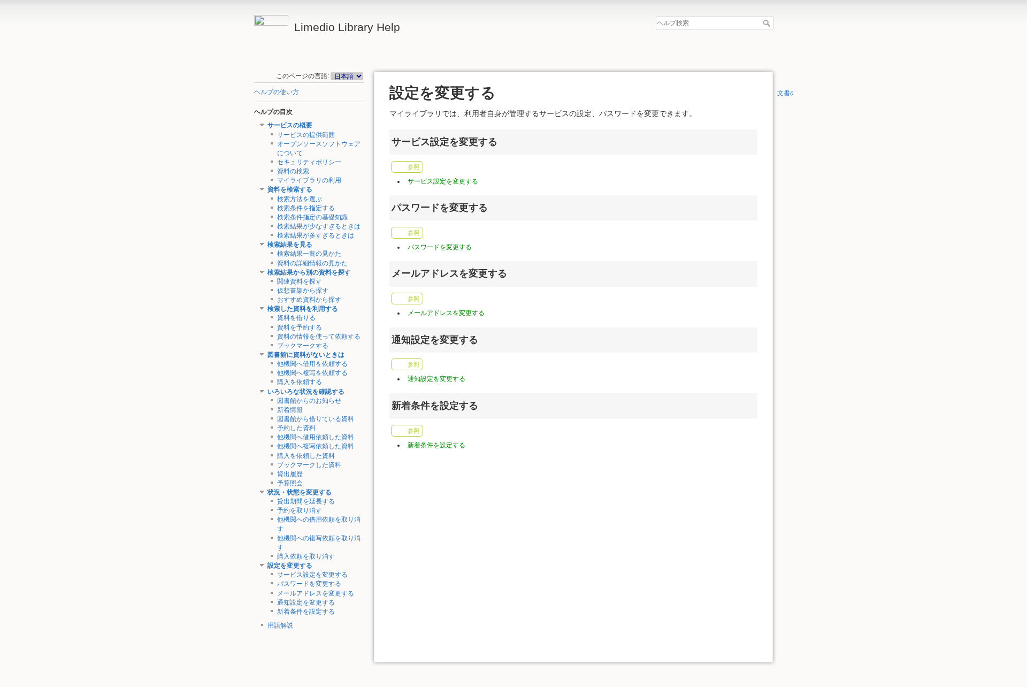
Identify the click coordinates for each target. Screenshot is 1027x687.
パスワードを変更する (309, 583)
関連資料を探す (299, 281)
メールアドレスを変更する (315, 593)
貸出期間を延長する (306, 501)
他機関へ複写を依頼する (312, 373)
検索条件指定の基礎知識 (312, 217)
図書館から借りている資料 (315, 419)
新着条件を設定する (306, 611)
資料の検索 (293, 171)
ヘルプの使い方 (276, 92)
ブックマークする (302, 345)
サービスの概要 (289, 125)
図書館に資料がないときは (305, 354)
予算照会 (290, 483)
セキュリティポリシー (309, 162)
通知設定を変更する (306, 602)
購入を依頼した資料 (306, 456)
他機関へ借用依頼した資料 (315, 437)
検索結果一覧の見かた (309, 253)
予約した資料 (296, 428)
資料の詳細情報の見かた (312, 263)
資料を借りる (296, 318)
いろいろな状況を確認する (305, 391)
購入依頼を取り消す (306, 556)
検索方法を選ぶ (299, 199)
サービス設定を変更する (312, 574)
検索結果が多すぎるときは (315, 235)
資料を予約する (299, 327)
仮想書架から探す (302, 290)
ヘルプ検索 (768, 23)
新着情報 (290, 410)
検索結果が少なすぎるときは (319, 226)
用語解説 (280, 625)
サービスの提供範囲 (306, 135)
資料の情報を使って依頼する (319, 336)
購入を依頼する (299, 382)
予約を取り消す (299, 510)
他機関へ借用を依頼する (312, 364)
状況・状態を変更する (299, 492)
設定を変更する (289, 565)
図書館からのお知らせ (309, 400)
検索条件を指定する (306, 208)
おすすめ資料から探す (309, 299)
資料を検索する (289, 189)
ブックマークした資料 (309, 465)
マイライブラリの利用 (309, 180)
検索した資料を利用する (302, 308)
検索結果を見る (289, 244)
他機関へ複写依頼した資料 (315, 446)
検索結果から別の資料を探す (309, 272)
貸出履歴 (290, 474)
